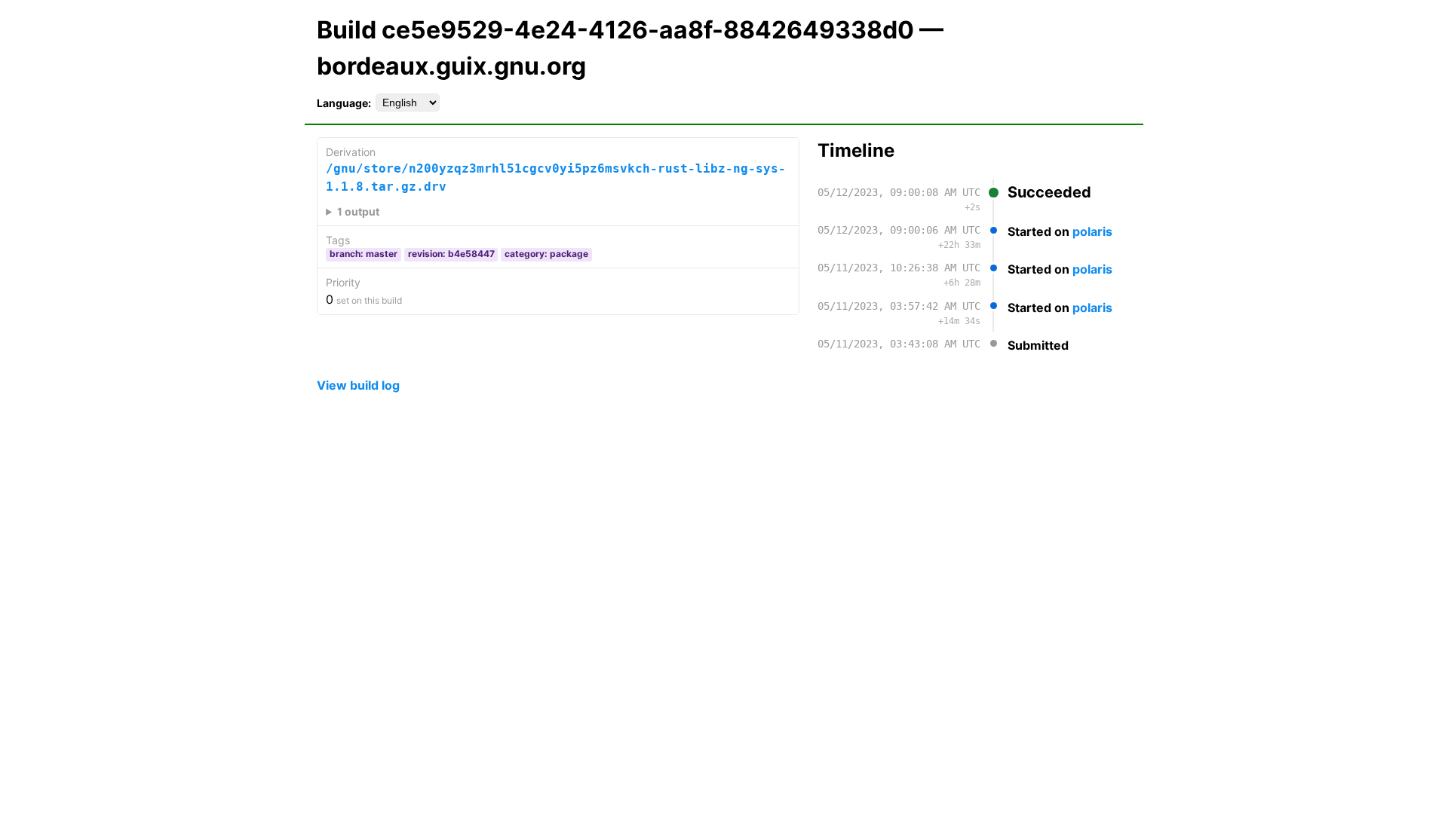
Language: (344, 102)
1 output (358, 211)
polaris (1092, 231)
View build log (358, 385)
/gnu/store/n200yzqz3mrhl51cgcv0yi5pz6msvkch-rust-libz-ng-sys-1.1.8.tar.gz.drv (556, 177)
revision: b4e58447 (451, 253)
